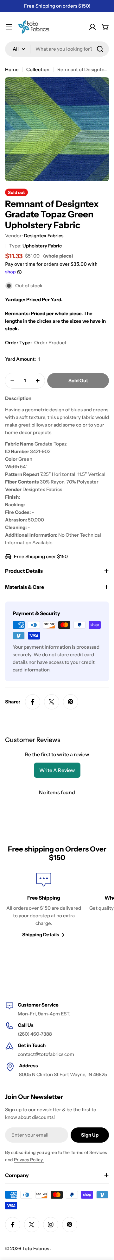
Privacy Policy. (29, 1160)
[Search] (100, 49)
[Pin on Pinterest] (70, 701)
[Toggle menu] (9, 27)
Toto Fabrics (36, 1248)
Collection (37, 69)
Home (12, 69)
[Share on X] (51, 701)
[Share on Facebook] (32, 701)
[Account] (92, 27)
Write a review (57, 770)
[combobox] (57, 49)
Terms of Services (89, 1152)
